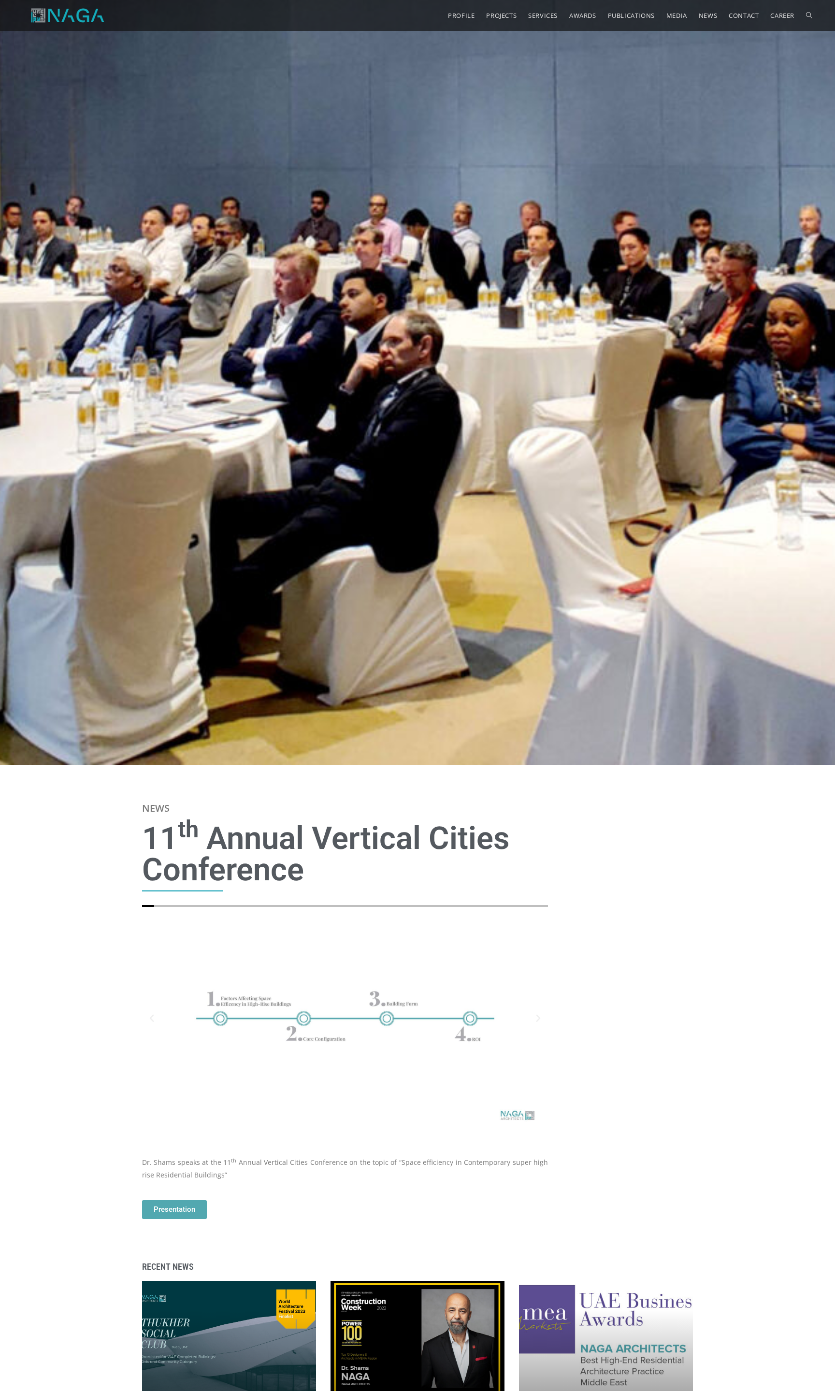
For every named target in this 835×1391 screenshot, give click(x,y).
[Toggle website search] (809, 15)
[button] (152, 1018)
